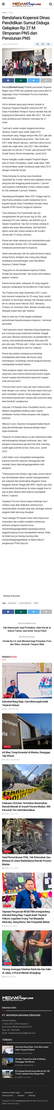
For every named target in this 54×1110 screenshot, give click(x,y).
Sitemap (32, 1095)
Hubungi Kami (7, 1095)
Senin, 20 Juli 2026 (10, 926)
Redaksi (21, 1095)
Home (4, 13)
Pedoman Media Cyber (11, 1093)
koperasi (12, 603)
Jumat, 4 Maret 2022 (10, 44)
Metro (11, 13)
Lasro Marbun (25, 603)
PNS (36, 603)
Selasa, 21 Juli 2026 (10, 814)
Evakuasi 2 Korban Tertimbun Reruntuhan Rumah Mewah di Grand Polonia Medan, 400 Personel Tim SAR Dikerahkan (26, 806)
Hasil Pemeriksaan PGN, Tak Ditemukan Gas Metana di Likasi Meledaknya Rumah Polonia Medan (26, 861)
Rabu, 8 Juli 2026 (9, 976)
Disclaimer (29, 1093)
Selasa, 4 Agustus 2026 (11, 760)
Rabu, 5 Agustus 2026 (11, 709)
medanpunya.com (23, 1101)
